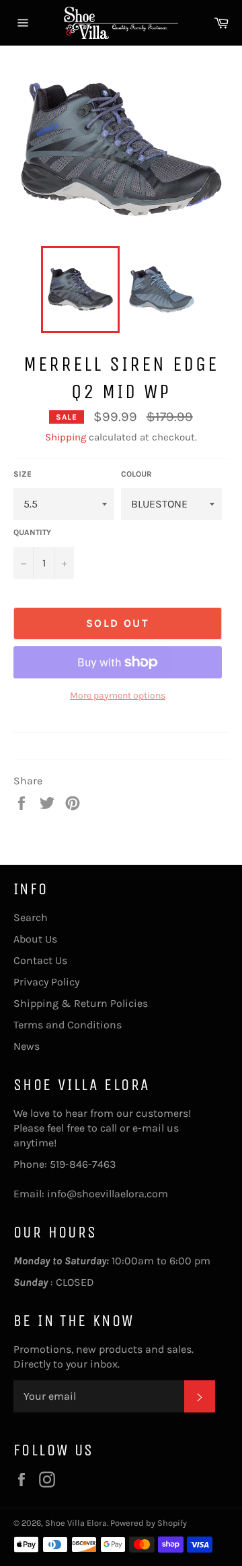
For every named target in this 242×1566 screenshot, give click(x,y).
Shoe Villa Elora (76, 1523)
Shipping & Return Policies (80, 1003)
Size (22, 474)
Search (30, 917)
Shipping (65, 437)
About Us (35, 938)
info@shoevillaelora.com (107, 1193)
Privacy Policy (46, 981)
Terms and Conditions (67, 1024)
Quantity (32, 532)
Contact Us (40, 960)
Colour (136, 474)
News (26, 1046)
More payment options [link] (117, 695)
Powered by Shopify (148, 1523)
